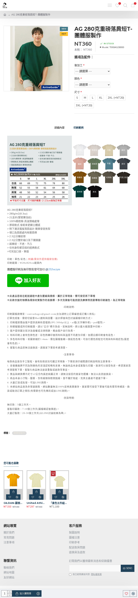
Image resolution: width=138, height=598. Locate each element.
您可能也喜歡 (11, 463)
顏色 (77, 78)
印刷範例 (78, 127)
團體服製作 (19, 433)
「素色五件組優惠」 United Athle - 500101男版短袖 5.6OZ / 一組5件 (59, 503)
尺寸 (77, 92)
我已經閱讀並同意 (87, 574)
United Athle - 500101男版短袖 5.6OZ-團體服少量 (36, 503)
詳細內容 (59, 127)
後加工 (78, 65)
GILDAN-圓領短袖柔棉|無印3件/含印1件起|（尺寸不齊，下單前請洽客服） (13, 503)
